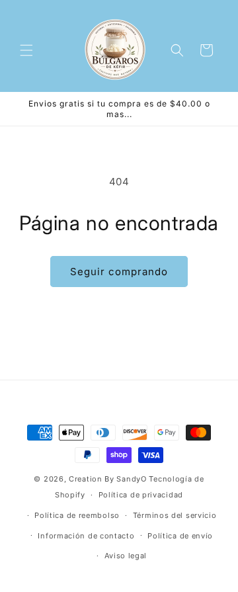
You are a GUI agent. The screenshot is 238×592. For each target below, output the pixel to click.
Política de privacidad (141, 494)
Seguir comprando (119, 271)
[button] (26, 50)
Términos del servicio (175, 515)
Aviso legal (125, 555)
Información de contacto (86, 535)
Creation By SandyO (108, 479)
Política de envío (180, 535)
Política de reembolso (77, 515)
